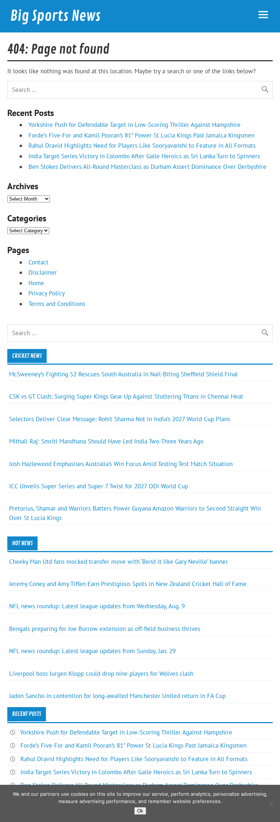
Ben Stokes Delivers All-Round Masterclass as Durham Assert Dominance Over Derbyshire (147, 167)
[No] (271, 803)
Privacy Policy (46, 293)
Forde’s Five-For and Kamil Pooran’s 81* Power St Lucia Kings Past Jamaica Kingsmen (141, 135)
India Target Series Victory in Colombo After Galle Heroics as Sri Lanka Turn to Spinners (144, 156)
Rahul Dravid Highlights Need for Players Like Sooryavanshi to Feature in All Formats (142, 145)
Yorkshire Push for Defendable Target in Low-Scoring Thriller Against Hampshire (134, 125)
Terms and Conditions (56, 304)
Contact (38, 262)
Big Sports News (55, 16)
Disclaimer (42, 272)
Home (36, 283)
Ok (140, 811)
